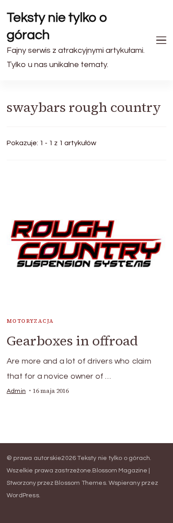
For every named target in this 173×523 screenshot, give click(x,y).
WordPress (23, 495)
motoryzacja (30, 321)
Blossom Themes (80, 483)
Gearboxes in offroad (72, 341)
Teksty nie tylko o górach (57, 26)
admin (16, 391)
